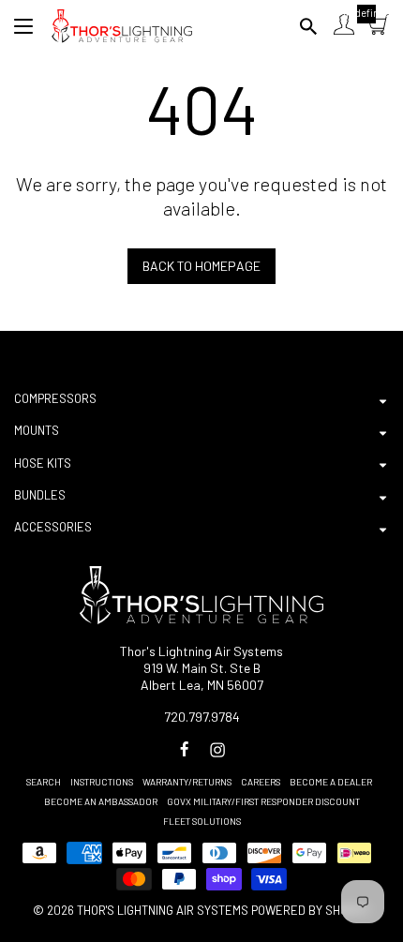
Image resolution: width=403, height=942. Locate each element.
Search (43, 781)
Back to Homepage (201, 266)
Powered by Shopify (310, 910)
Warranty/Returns (186, 781)
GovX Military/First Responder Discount (263, 801)
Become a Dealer (331, 781)
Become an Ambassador (100, 801)
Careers (260, 781)
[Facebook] (184, 749)
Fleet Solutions (202, 821)
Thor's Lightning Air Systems (162, 910)
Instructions (101, 781)
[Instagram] (217, 749)
